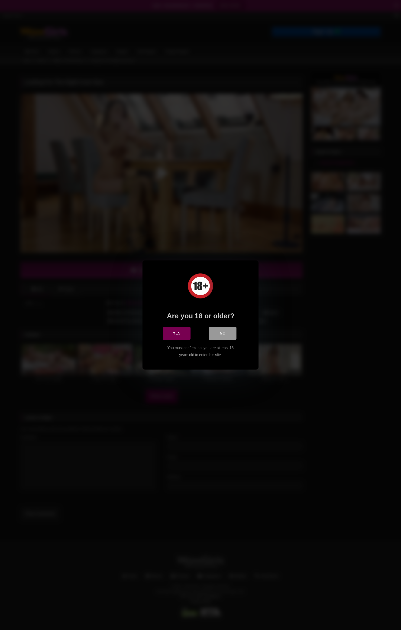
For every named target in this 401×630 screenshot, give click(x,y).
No (222, 333)
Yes (177, 333)
